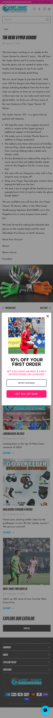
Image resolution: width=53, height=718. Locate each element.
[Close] (47, 316)
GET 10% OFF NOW (26, 393)
